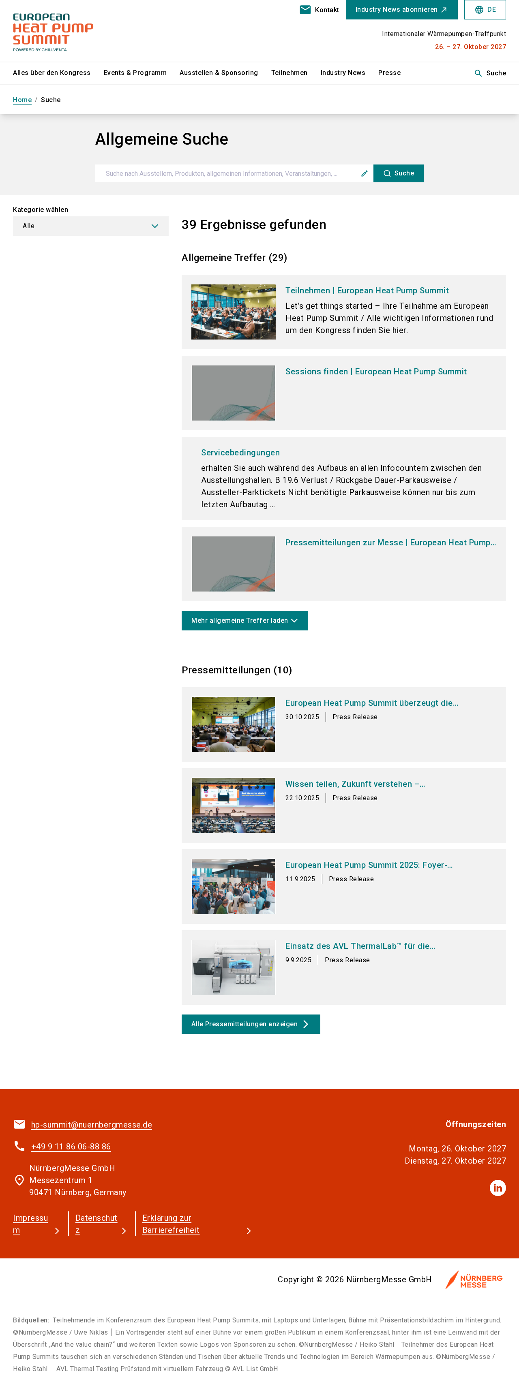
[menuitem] (58, 73)
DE (485, 10)
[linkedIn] (498, 1188)
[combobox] (259, 173)
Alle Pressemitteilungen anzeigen (251, 1024)
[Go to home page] (70, 31)
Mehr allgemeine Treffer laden (239, 620)
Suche (490, 73)
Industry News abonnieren (397, 9)
